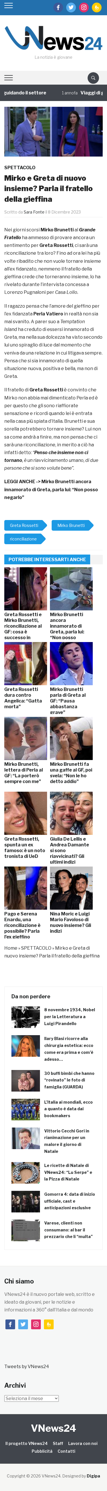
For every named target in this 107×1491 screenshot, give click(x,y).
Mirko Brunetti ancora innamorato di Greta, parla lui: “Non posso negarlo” (51, 489)
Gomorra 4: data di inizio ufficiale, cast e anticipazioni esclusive (69, 1201)
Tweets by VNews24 (26, 1366)
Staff (58, 1443)
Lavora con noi (83, 1443)
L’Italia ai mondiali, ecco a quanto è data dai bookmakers (68, 1109)
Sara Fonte (34, 212)
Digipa (93, 1475)
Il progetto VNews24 (26, 1443)
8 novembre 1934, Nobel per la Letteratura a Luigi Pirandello (69, 1016)
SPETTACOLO (19, 167)
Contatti (66, 1451)
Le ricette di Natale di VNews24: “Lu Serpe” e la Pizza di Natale (68, 1172)
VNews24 (53, 1428)
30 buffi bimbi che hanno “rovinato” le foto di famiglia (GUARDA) (69, 1080)
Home (10, 948)
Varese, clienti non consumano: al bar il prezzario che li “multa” (68, 1229)
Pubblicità (42, 1451)
